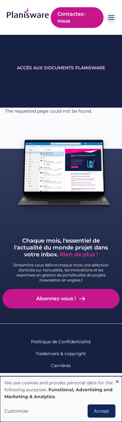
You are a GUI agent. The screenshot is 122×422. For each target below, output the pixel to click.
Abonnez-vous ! (56, 299)
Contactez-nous (72, 17)
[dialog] (61, 399)
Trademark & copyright (61, 353)
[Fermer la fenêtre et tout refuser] (117, 380)
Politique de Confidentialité (61, 342)
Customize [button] (16, 411)
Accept (101, 411)
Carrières (61, 365)
